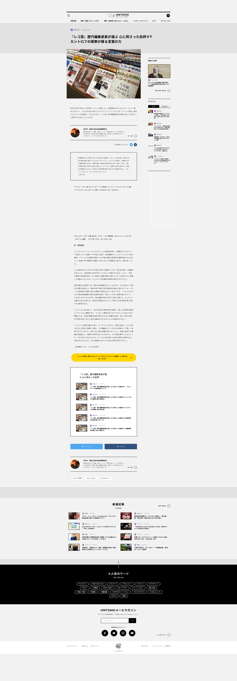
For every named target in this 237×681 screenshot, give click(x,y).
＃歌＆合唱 (151, 588)
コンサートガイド (166, 21)
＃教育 (124, 596)
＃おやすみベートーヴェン (120, 592)
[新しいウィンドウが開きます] (105, 633)
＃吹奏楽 (95, 588)
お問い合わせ (144, 646)
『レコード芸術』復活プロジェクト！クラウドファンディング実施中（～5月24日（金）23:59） (102, 357)
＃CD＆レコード (105, 478)
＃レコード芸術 (77, 478)
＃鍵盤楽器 (103, 592)
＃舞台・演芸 (81, 592)
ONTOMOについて (72, 646)
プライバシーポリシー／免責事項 (161, 646)
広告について (95, 646)
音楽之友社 (84, 646)
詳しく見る (130, 136)
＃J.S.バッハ (83, 584)
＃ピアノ (84, 588)
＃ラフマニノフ (153, 584)
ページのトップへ (161, 635)
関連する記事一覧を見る (160, 90)
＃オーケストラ (122, 588)
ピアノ (154, 21)
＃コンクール (113, 584)
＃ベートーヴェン (137, 588)
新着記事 (73, 21)
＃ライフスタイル (139, 592)
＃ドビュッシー (127, 584)
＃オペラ (114, 596)
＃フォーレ (140, 584)
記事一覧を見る (162, 506)
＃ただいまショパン (98, 584)
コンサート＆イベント (140, 21)
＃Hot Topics (91, 478)
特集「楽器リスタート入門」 (90, 21)
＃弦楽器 (92, 592)
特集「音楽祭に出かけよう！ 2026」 (116, 21)
